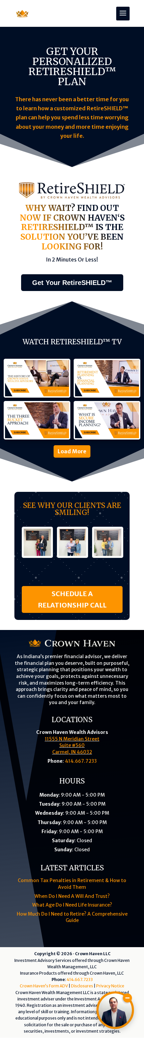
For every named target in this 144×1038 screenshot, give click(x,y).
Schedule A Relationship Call (72, 599)
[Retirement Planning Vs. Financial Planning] (107, 378)
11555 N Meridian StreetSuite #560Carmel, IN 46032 (72, 745)
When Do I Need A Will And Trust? (72, 896)
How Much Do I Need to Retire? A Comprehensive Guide (72, 917)
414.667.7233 (81, 761)
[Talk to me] (115, 1010)
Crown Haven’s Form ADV (44, 985)
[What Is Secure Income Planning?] (107, 420)
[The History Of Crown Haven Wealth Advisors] (37, 378)
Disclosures (82, 985)
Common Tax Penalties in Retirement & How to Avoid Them (72, 883)
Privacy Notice (110, 985)
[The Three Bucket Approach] (37, 420)
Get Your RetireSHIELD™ (72, 282)
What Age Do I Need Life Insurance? (72, 905)
